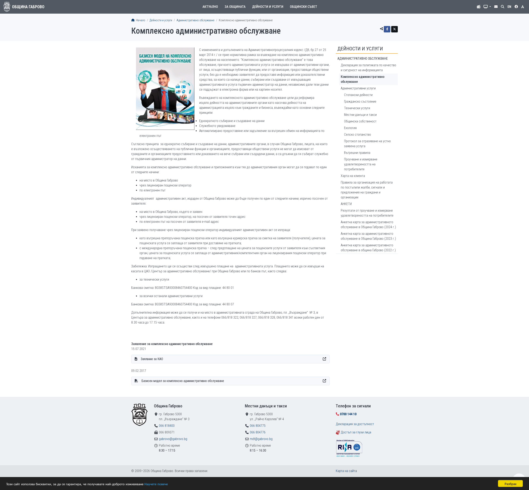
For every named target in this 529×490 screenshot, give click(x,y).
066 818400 (167, 426)
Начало (140, 20)
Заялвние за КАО (152, 359)
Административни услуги (358, 88)
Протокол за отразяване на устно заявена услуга (367, 143)
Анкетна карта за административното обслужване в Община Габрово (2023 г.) (368, 236)
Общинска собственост (360, 121)
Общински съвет (303, 7)
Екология (350, 128)
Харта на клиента (353, 176)
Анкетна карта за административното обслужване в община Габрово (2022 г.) (368, 247)
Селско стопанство (357, 134)
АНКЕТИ (346, 204)
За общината (235, 7)
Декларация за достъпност (355, 424)
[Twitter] (394, 29)
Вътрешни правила (357, 153)
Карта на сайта (346, 471)
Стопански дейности (358, 95)
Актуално (210, 7)
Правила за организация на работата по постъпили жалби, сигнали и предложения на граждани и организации (367, 189)
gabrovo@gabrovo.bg (173, 439)
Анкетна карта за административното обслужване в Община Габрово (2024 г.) (368, 224)
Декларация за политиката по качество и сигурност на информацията (368, 67)
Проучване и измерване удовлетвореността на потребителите (360, 164)
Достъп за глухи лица (356, 432)
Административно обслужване (195, 20)
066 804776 (258, 432)
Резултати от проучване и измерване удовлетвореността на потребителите (367, 213)
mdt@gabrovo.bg (261, 439)
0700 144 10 (348, 414)
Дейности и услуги (267, 7)
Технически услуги (357, 108)
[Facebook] (387, 29)
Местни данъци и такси (360, 115)
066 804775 (258, 426)
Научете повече (156, 483)
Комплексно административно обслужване (362, 79)
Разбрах (510, 483)
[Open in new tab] (324, 359)
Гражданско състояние (360, 101)
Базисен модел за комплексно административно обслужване (183, 381)
